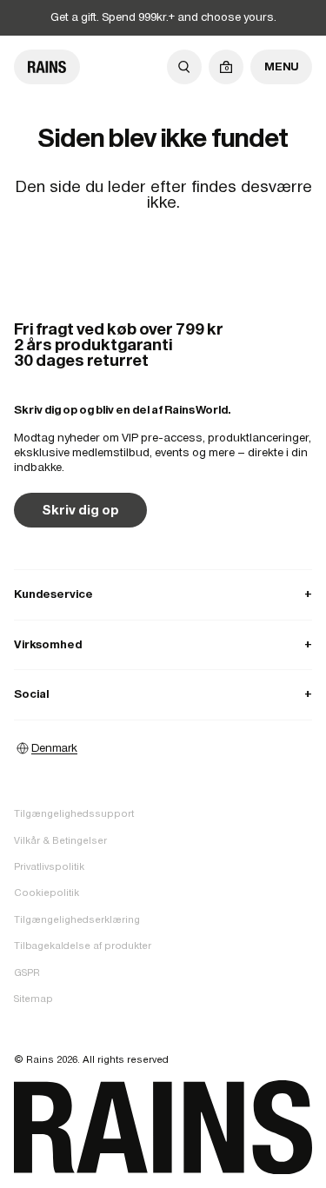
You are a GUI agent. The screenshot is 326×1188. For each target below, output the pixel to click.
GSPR (27, 972)
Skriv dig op (80, 509)
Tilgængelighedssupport (74, 813)
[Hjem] (47, 67)
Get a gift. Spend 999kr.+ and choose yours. (163, 16)
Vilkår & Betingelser (60, 840)
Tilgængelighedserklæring (77, 919)
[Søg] (184, 67)
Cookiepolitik (46, 892)
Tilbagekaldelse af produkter (82, 945)
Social (163, 693)
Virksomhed (163, 644)
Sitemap (33, 998)
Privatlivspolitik (49, 866)
